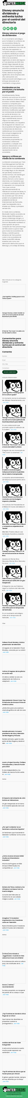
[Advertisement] (14, 263)
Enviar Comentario (10, 372)
